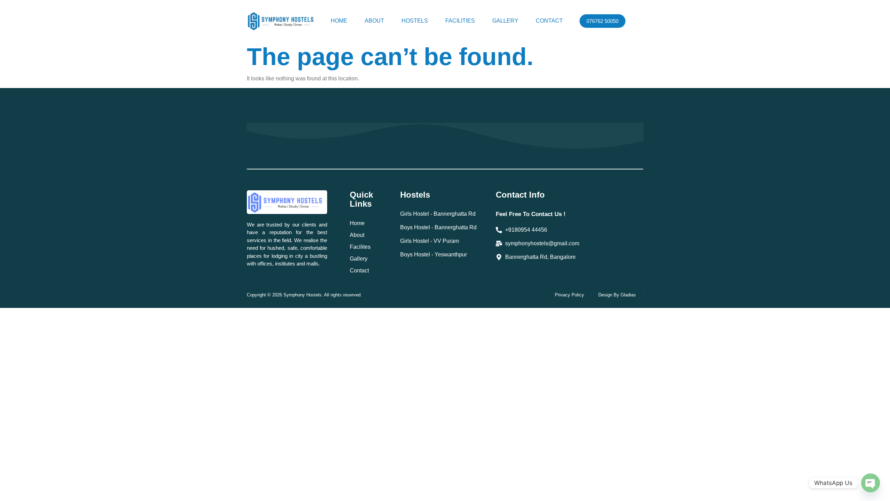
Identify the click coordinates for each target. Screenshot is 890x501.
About (374, 21)
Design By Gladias (617, 294)
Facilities (460, 21)
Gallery (505, 21)
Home (339, 21)
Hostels (415, 21)
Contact (549, 21)
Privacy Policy (569, 294)
